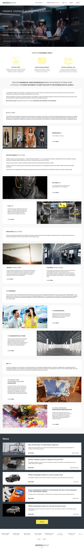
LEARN (56, 141)
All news (42, 521)
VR (64, 2)
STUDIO (53, 2)
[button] (39, 3)
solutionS (5, 534)
